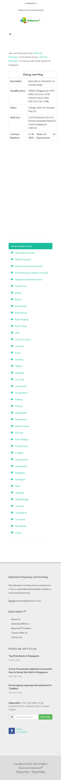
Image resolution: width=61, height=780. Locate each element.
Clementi (18, 346)
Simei (16, 486)
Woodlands (19, 526)
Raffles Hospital (22, 259)
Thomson (18, 506)
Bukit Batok (19, 306)
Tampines (18, 492)
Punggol (18, 452)
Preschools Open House (30, 10)
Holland (17, 366)
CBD (16, 332)
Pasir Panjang (20, 439)
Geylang (18, 359)
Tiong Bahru (20, 512)
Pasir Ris (18, 432)
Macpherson (20, 419)
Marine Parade (21, 426)
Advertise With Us (20, 623)
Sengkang (19, 472)
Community (31, 3)
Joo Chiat (18, 379)
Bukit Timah (20, 326)
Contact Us (16, 637)
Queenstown (20, 459)
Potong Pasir (20, 446)
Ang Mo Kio (19, 286)
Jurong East (20, 386)
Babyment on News (21, 628)
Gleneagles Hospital (24, 252)
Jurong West (20, 392)
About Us (15, 619)
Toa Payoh (19, 519)
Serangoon (19, 479)
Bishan (17, 299)
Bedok (17, 292)
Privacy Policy (38, 771)
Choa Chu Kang (21, 339)
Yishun (17, 532)
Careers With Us (19, 632)
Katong (17, 406)
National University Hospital (27, 266)
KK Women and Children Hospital (30, 272)
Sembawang (20, 466)
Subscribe (45, 717)
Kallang (17, 399)
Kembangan (20, 412)
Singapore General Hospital (27, 279)
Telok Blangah (21, 499)
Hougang (18, 372)
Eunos (17, 352)
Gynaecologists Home (22, 246)
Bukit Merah (20, 312)
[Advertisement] (30, 198)
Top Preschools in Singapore (24, 656)
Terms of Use (22, 771)
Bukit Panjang (20, 319)
